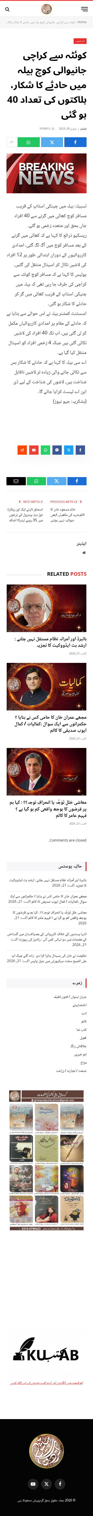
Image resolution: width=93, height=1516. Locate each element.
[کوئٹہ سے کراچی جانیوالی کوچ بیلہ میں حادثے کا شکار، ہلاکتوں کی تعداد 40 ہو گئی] (46, 173)
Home (82, 22)
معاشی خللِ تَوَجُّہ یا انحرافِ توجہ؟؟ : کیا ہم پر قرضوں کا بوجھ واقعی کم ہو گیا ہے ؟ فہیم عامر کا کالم (48, 809)
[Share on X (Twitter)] (52, 142)
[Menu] (84, 9)
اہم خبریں (80, 41)
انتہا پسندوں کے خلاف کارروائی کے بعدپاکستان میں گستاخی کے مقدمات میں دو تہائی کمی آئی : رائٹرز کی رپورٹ (47, 937)
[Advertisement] (46, 1281)
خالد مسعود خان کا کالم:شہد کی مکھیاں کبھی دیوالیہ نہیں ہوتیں (67, 515)
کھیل (83, 1038)
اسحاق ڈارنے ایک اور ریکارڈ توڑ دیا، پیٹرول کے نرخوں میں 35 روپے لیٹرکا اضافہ (25, 515)
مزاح (83, 1063)
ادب (84, 1013)
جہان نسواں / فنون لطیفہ (70, 997)
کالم (84, 1022)
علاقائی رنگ (78, 1046)
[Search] (8, 9)
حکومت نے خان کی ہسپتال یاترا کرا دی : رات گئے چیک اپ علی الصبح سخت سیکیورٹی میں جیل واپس (49, 958)
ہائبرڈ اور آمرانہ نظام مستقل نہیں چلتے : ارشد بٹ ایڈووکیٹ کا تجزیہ (50, 642)
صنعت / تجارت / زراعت (71, 1071)
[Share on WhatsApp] (29, 142)
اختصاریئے (80, 1005)
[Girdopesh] (46, 9)
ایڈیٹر (83, 128)
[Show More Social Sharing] (11, 142)
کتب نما (81, 1030)
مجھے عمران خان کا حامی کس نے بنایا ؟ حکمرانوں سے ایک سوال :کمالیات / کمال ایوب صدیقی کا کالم (50, 724)
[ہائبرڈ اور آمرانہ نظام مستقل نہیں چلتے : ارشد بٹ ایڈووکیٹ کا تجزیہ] (46, 608)
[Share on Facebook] (75, 142)
